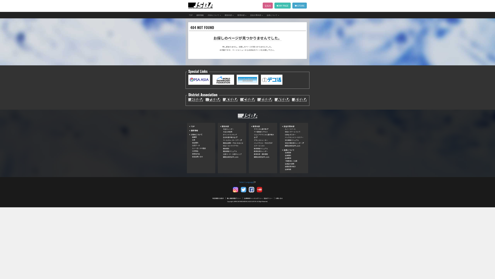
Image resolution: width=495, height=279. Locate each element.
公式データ (196, 145)
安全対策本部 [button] (255, 15)
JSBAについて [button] (214, 15)
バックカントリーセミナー (294, 137)
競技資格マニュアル (230, 151)
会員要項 (288, 158)
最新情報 (200, 15)
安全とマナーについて (292, 132)
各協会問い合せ (197, 157)
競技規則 (226, 148)
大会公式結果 (227, 132)
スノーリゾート (290, 129)
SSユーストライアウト (231, 146)
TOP (191, 15)
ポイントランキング (230, 134)
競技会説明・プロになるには (233, 143)
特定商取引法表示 (218, 198)
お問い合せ (279, 198)
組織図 (194, 137)
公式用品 (195, 151)
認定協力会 (196, 154)
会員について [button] (272, 15)
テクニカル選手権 (260, 129)
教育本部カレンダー (261, 151)
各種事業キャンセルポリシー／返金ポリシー (258, 198)
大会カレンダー (228, 129)
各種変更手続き (290, 166)
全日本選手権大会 (229, 137)
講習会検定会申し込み (230, 157)
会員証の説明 (289, 164)
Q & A (268, 5)
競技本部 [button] (228, 15)
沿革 (193, 140)
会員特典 (288, 169)
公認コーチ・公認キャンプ (232, 154)
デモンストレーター (261, 140)
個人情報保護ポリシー (234, 198)
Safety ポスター (290, 134)
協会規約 (195, 143)
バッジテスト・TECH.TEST (263, 143)
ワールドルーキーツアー (231, 140)
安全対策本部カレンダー (293, 143)
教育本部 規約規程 (261, 154)
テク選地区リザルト (261, 132)
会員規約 (288, 155)
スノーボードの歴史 (199, 148)
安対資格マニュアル (292, 140)
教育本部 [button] (241, 15)
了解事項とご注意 (291, 161)
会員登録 (288, 152)
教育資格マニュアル (261, 148)
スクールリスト (259, 146)
